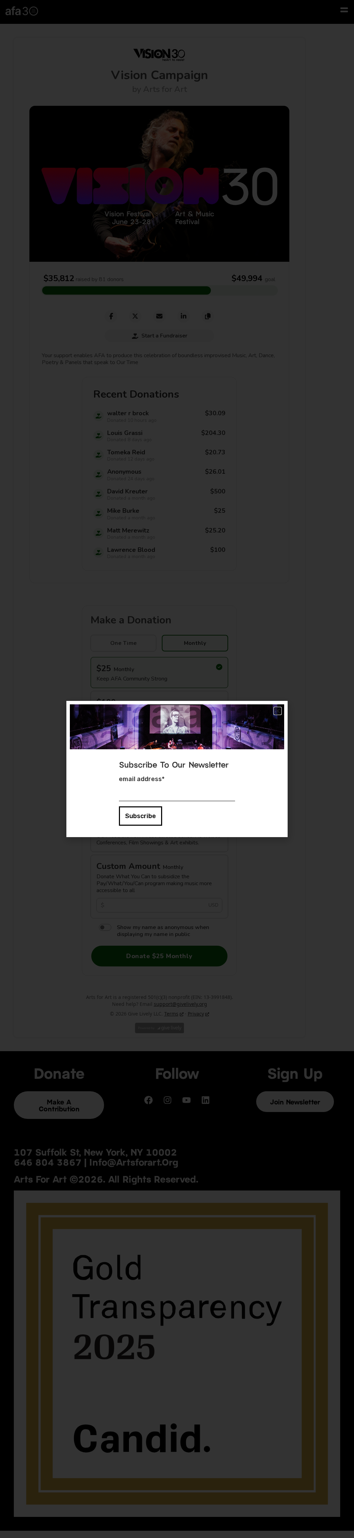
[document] (177, 769)
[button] (277, 711)
